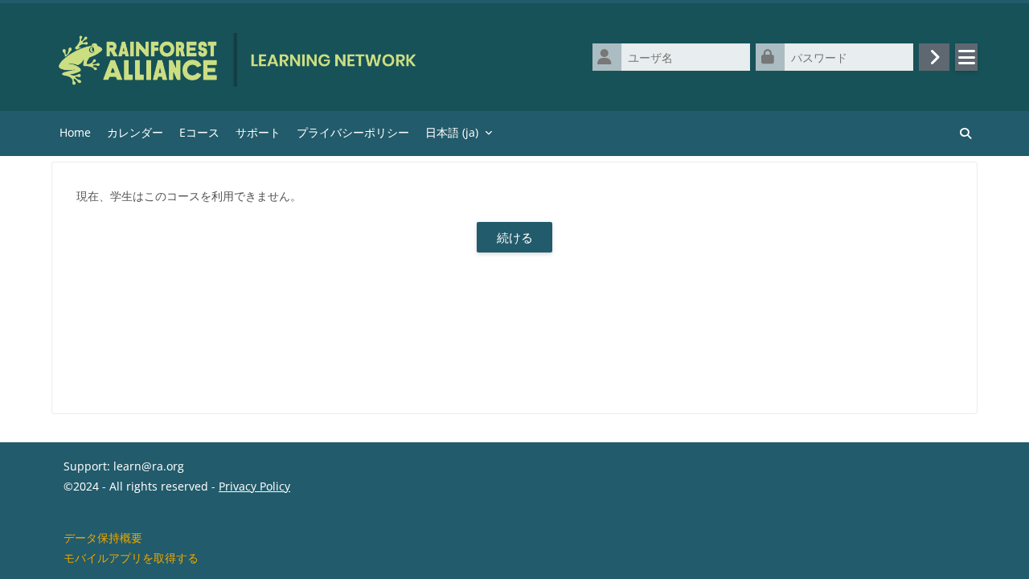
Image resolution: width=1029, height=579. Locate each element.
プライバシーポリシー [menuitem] (353, 132)
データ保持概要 (103, 537)
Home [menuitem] (75, 132)
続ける (515, 237)
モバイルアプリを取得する (131, 557)
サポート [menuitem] (258, 132)
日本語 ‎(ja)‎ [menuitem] (451, 132)
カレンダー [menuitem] (135, 132)
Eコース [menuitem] (199, 132)
